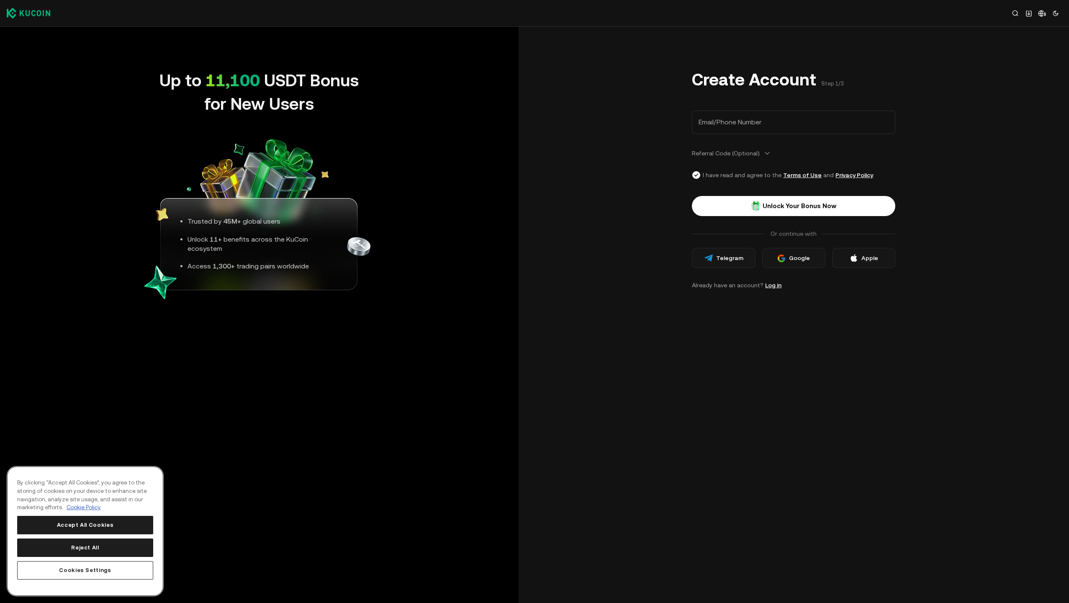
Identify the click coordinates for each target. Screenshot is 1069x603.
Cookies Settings (85, 570)
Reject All (85, 547)
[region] (85, 531)
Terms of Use (802, 175)
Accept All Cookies (85, 525)
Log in (773, 285)
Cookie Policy (84, 507)
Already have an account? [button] (736, 285)
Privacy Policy (854, 175)
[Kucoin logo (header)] (28, 13)
